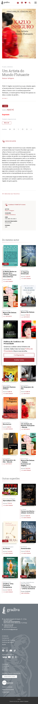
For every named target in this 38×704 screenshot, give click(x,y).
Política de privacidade (8, 689)
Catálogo (5, 664)
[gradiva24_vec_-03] (7, 682)
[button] (29, 2)
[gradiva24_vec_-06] (6, 205)
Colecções (5, 666)
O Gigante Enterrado (25, 273)
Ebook (6, 123)
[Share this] (14, 129)
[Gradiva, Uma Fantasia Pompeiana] (10, 558)
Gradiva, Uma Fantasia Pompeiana (8, 585)
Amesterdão (26, 548)
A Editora (5, 636)
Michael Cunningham (8, 547)
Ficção (4, 66)
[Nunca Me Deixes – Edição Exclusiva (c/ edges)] (28, 434)
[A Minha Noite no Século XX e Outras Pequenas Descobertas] (10, 246)
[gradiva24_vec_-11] (5, 2)
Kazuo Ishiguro (8, 78)
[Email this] (10, 129)
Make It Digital (24, 701)
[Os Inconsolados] (10, 321)
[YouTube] (11, 650)
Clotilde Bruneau (30, 582)
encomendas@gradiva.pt (10, 629)
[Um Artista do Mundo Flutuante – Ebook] (28, 398)
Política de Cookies (8, 640)
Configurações (19, 355)
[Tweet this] (18, 129)
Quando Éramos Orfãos (9, 388)
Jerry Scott (5, 498)
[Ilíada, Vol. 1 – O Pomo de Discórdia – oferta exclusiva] (28, 558)
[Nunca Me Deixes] (28, 286)
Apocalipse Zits (9, 500)
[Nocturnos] (10, 398)
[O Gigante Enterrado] (28, 246)
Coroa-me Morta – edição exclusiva (28, 512)
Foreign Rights (6, 692)
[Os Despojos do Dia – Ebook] (10, 434)
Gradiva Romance (10, 214)
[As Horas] (10, 522)
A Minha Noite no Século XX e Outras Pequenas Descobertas (10, 274)
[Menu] (35, 2)
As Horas (6, 548)
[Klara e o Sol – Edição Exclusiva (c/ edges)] (28, 321)
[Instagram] (7, 650)
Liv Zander (23, 509)
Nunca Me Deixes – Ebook (9, 313)
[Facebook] (3, 650)
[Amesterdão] (28, 522)
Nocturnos (7, 424)
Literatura (10, 66)
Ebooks (4, 668)
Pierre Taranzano (25, 583)
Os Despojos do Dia (27, 388)
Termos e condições (7, 687)
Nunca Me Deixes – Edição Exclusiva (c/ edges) (27, 463)
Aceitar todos (19, 360)
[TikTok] (15, 650)
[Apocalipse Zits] (10, 485)
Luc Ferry (23, 582)
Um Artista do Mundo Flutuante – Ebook (27, 425)
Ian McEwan (24, 546)
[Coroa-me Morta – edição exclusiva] (28, 485)
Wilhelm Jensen (7, 582)
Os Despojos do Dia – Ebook (9, 461)
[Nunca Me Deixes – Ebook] (10, 286)
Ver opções (25, 593)
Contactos (5, 638)
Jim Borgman (12, 498)
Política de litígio (8, 642)
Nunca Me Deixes (27, 312)
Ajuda (4, 644)
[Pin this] (27, 129)
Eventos (5, 669)
